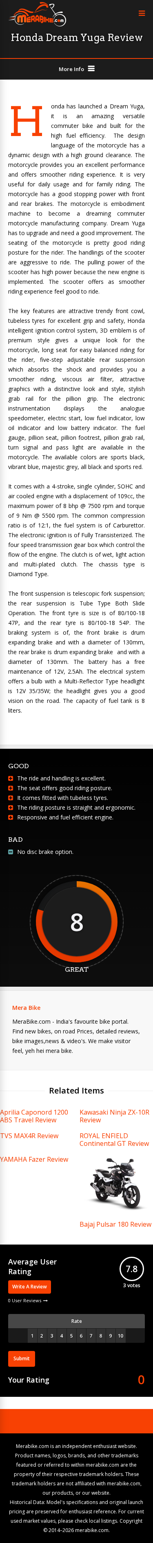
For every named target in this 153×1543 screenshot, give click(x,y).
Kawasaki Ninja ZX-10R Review (114, 1116)
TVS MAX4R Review (29, 1135)
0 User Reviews (24, 1300)
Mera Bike (26, 1007)
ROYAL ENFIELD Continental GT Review (114, 1139)
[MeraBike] (37, 24)
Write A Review (29, 1286)
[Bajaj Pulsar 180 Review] (116, 1211)
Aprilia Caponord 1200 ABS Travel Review (34, 1116)
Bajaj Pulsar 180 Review (115, 1224)
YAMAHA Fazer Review (34, 1159)
